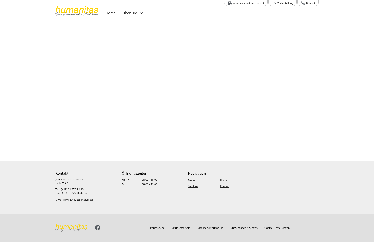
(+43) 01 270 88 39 (72, 189)
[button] (157, 227)
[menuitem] (110, 13)
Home (223, 180)
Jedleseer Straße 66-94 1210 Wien (69, 181)
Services (193, 186)
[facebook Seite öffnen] (98, 228)
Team (191, 180)
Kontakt (224, 186)
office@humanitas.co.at (78, 199)
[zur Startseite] (78, 11)
